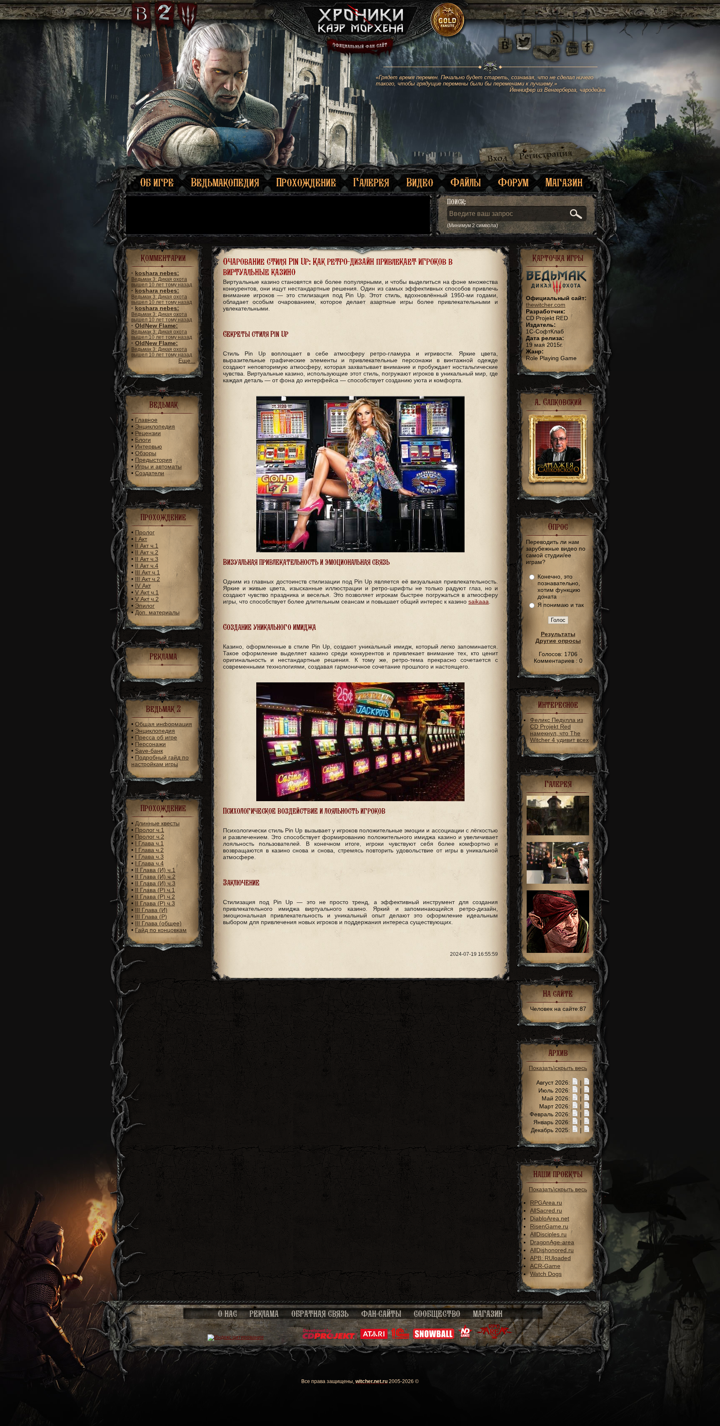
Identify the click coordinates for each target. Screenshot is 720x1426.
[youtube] (572, 42)
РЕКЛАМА (264, 1313)
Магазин (563, 182)
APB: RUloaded (550, 1258)
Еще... (186, 360)
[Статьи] (586, 1082)
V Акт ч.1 (147, 592)
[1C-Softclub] (400, 1337)
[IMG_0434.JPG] (558, 881)
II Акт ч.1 (146, 545)
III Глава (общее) (158, 923)
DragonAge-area (552, 1242)
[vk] (505, 42)
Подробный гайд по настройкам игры (160, 760)
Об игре (157, 182)
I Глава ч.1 (149, 843)
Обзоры (145, 453)
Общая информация (163, 724)
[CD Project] (329, 1337)
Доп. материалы (157, 612)
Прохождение (306, 182)
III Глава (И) (151, 910)
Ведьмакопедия (225, 182)
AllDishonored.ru (552, 1250)
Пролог (145, 532)
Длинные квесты (157, 823)
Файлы (465, 182)
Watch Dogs (546, 1274)
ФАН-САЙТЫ (381, 1313)
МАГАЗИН (487, 1313)
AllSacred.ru (546, 1210)
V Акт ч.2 (147, 599)
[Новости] (575, 1082)
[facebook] (587, 42)
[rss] (557, 32)
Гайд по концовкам (161, 930)
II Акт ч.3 (146, 559)
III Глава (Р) (151, 916)
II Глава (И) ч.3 (155, 883)
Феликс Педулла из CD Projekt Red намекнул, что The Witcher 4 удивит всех (559, 730)
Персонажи (150, 744)
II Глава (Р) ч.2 (155, 896)
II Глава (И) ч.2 (155, 876)
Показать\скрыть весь (558, 1068)
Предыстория (153, 459)
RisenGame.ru (549, 1226)
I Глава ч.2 (149, 850)
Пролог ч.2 (149, 836)
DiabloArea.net (549, 1218)
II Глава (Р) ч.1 (155, 890)
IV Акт (143, 585)
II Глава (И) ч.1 (155, 870)
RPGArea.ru (546, 1202)
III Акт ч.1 (147, 572)
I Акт (141, 539)
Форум (513, 182)
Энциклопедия (155, 426)
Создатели (149, 473)
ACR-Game (545, 1266)
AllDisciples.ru (548, 1234)
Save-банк (149, 750)
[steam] (548, 42)
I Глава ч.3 (149, 856)
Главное (146, 419)
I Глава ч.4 (149, 863)
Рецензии (148, 433)
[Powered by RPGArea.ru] (494, 1337)
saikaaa (478, 601)
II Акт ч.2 (146, 552)
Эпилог (145, 605)
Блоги (143, 439)
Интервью (148, 446)
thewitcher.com (545, 304)
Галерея (371, 182)
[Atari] (374, 1337)
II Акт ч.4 (146, 565)
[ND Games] (465, 1337)
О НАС (227, 1313)
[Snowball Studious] (433, 1337)
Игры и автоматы (158, 466)
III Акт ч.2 (147, 579)
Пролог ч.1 (149, 830)
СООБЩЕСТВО (437, 1313)
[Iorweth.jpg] (558, 950)
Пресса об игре (156, 737)
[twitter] (522, 42)
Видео (419, 182)
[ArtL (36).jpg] (558, 833)
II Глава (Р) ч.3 (155, 903)
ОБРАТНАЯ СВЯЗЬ (320, 1313)
